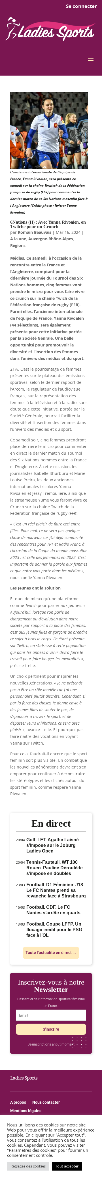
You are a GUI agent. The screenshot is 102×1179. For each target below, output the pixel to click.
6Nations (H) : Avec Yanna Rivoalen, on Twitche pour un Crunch (48, 224)
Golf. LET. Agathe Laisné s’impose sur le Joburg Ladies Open (52, 845)
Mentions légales (25, 1111)
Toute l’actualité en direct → (51, 952)
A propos (18, 1102)
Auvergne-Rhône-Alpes (50, 238)
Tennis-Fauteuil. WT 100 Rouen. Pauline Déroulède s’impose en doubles (54, 868)
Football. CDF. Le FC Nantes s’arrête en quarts (53, 910)
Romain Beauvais (34, 232)
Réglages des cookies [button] (28, 1166)
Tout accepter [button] (66, 1166)
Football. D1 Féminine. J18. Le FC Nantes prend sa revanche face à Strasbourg (56, 890)
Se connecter (81, 6)
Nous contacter (46, 1102)
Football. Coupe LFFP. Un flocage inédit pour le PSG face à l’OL (54, 930)
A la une (18, 238)
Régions (18, 245)
